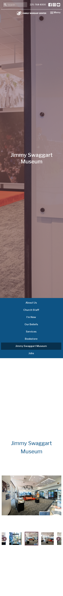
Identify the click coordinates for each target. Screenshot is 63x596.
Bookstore (31, 338)
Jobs (31, 353)
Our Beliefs (31, 324)
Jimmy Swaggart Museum (31, 346)
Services (31, 331)
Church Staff (31, 309)
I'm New (31, 317)
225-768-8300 (38, 4)
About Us (31, 302)
